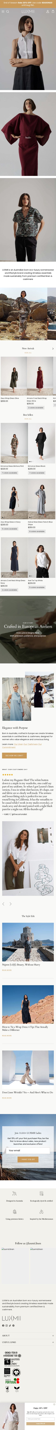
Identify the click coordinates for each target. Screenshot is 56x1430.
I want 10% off (40, 1423)
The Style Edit (28, 916)
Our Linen (18, 744)
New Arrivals (28, 348)
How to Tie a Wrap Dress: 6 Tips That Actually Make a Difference (25, 1028)
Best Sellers (28, 415)
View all (28, 353)
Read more (7, 970)
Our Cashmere (31, 744)
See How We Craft (14, 755)
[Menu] (3, 11)
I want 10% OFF (28, 1159)
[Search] (9, 11)
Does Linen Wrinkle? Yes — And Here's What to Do (27, 1092)
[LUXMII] (28, 11)
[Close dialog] (54, 1404)
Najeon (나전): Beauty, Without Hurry (21, 964)
